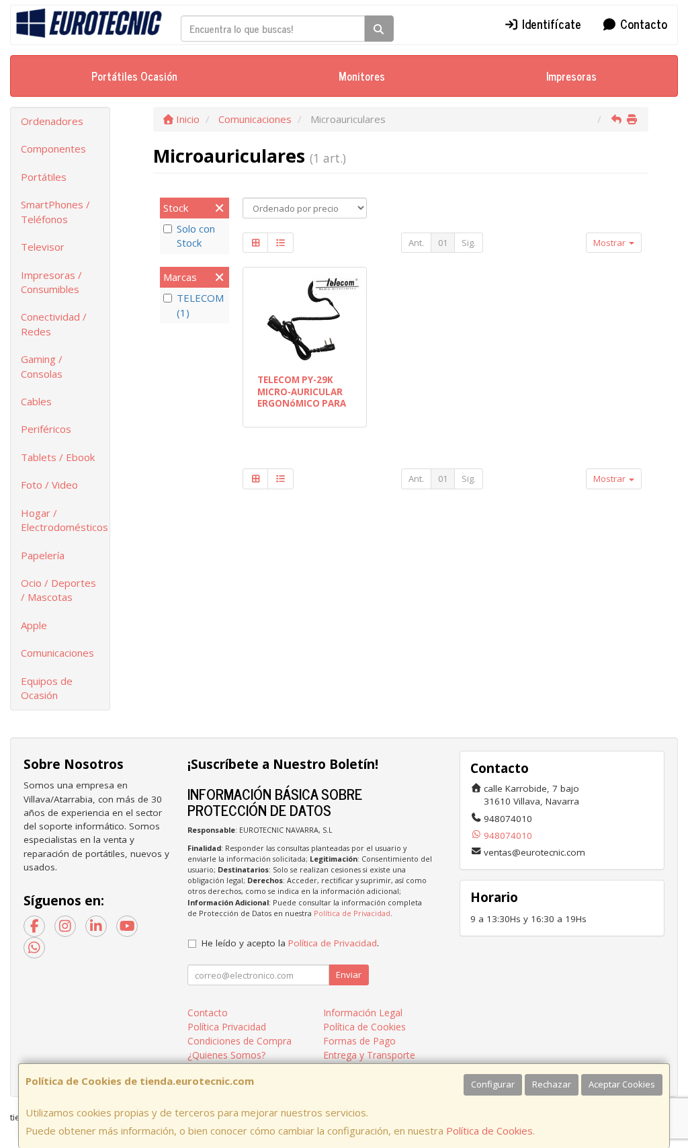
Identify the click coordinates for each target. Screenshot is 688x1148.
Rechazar (551, 1084)
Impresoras (571, 76)
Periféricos (46, 429)
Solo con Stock (196, 235)
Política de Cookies (489, 1130)
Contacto (642, 23)
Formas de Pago (359, 1040)
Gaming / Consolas (41, 366)
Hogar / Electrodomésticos (64, 520)
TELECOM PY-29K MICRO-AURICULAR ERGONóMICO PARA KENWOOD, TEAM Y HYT (301, 403)
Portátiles (44, 176)
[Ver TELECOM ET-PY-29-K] (304, 318)
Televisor (42, 246)
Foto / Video (49, 484)
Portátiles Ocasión (134, 76)
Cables (36, 401)
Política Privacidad (226, 1026)
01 (442, 243)
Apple (34, 625)
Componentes (53, 148)
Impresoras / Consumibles (51, 282)
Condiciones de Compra (239, 1040)
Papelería (42, 555)
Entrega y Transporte (369, 1055)
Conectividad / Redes (54, 323)
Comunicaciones (57, 652)
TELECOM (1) (200, 305)
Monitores (362, 76)
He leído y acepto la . (290, 943)
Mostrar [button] (610, 243)
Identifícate (550, 23)
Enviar (348, 975)
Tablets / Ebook (58, 457)
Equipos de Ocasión (47, 688)
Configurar (493, 1084)
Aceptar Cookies (622, 1084)
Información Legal (362, 1012)
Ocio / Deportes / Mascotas (58, 590)
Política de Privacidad (352, 913)
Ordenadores (52, 121)
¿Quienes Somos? (226, 1055)
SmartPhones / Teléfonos (55, 211)
